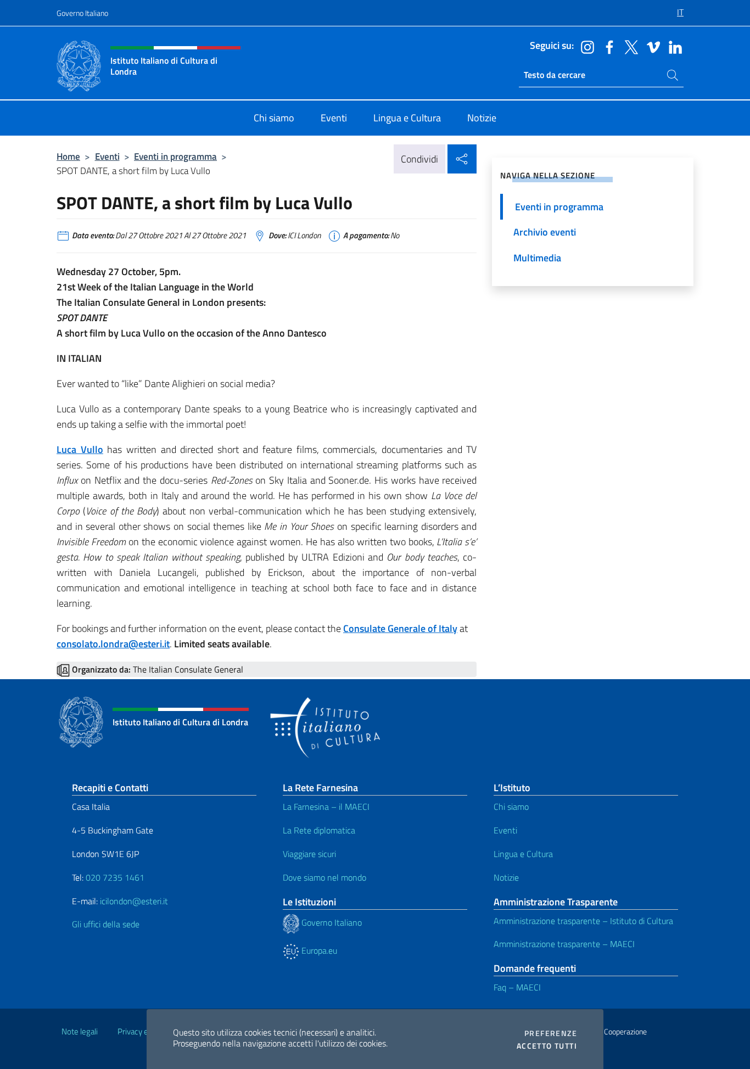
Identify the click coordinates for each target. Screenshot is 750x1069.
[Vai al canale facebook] (607, 46)
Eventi (107, 156)
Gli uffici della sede (105, 924)
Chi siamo (511, 806)
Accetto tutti (547, 1046)
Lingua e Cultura (523, 853)
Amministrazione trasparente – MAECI (564, 943)
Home (68, 156)
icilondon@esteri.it (134, 901)
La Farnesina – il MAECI (326, 806)
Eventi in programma (175, 156)
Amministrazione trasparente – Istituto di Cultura (583, 920)
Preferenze (550, 1033)
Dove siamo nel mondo (324, 877)
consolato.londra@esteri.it (113, 643)
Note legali (79, 1031)
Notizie (506, 877)
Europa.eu (318, 950)
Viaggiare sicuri (309, 853)
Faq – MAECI (517, 987)
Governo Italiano (82, 13)
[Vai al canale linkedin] (673, 46)
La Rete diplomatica (319, 830)
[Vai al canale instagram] (585, 46)
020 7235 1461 (115, 877)
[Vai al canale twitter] (629, 46)
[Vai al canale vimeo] (651, 46)
